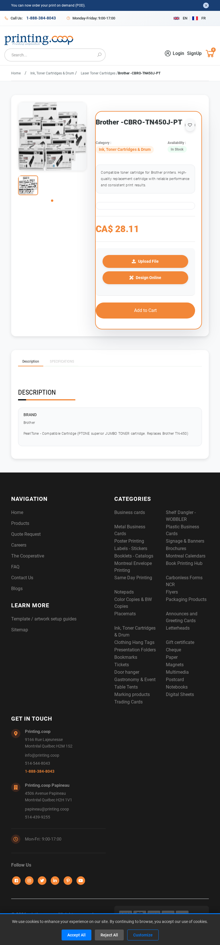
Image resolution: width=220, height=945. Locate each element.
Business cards (129, 512)
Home (16, 73)
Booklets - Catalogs (133, 556)
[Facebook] (16, 880)
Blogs (17, 588)
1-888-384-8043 (39, 771)
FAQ (15, 567)
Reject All (109, 935)
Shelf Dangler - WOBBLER (181, 516)
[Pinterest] (68, 880)
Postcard (175, 679)
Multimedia (177, 672)
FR (203, 18)
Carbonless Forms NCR (184, 581)
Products (20, 523)
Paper (172, 657)
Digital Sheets (180, 694)
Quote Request (26, 534)
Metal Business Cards (129, 530)
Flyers (172, 592)
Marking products (132, 694)
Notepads (124, 592)
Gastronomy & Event (135, 679)
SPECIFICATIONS (62, 361)
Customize (143, 935)
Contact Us (22, 577)
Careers (18, 545)
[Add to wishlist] (190, 125)
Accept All (76, 935)
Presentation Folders (135, 650)
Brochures (176, 548)
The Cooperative (27, 556)
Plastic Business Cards (182, 530)
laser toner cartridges (98, 73)
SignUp (194, 53)
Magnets (175, 664)
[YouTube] (80, 880)
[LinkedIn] (55, 880)
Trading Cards (128, 702)
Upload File (148, 261)
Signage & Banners (185, 541)
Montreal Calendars (185, 556)
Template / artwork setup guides (43, 619)
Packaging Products (186, 599)
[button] (52, 200)
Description (30, 361)
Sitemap (19, 629)
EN (185, 18)
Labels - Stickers (130, 548)
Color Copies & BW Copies (133, 603)
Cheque (173, 650)
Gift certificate (180, 642)
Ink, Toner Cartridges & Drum (52, 73)
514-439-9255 (37, 817)
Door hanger (126, 672)
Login (178, 53)
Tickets (121, 664)
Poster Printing (129, 541)
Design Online (148, 277)
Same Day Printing (133, 577)
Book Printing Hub (184, 563)
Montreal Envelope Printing (133, 567)
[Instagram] (29, 880)
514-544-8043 (37, 763)
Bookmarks (125, 657)
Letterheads (178, 628)
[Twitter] (42, 880)
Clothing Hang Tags (134, 642)
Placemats (125, 613)
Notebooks (177, 687)
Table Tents (126, 687)
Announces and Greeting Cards (181, 617)
